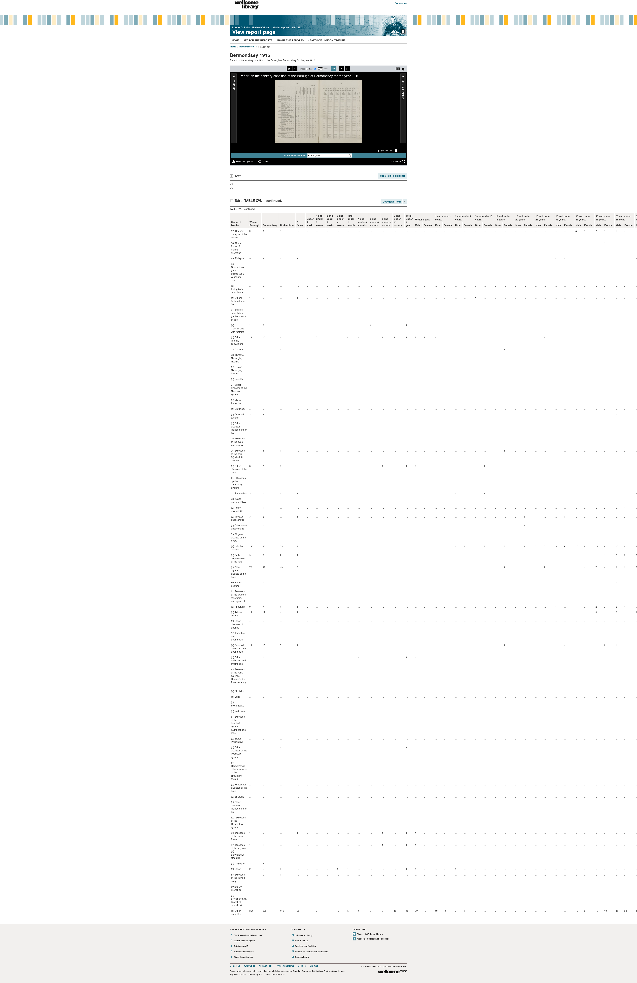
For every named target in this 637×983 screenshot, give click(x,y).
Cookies (302, 965)
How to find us (301, 940)
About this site (266, 965)
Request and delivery (244, 951)
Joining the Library (304, 935)
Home (235, 40)
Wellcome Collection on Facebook (373, 938)
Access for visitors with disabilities (311, 951)
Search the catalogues (244, 940)
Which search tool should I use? (248, 935)
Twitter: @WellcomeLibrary (370, 934)
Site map (314, 965)
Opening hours (302, 957)
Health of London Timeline (327, 40)
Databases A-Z (241, 946)
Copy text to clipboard (392, 175)
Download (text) (392, 201)
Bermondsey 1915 (248, 46)
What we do (249, 965)
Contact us (401, 3)
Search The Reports (257, 40)
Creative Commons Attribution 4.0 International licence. (319, 971)
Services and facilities (305, 946)
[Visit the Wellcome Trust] (392, 972)
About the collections (243, 957)
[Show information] (403, 31)
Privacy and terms (285, 965)
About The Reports (290, 40)
